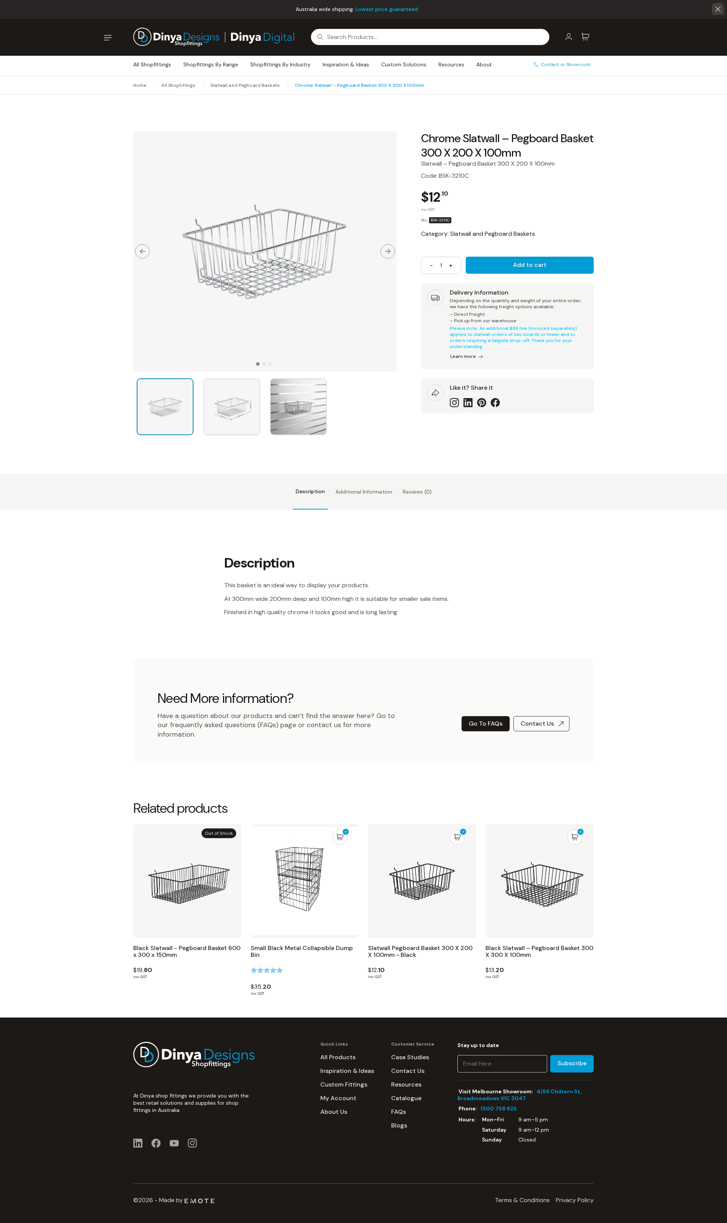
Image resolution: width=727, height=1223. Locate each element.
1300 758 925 (499, 1108)
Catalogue (406, 1098)
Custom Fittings (343, 1084)
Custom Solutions (403, 64)
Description (310, 491)
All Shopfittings (152, 64)
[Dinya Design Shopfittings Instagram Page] (192, 1143)
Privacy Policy (575, 1200)
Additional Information (363, 491)
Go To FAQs (485, 724)
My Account (338, 1098)
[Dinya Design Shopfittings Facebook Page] (156, 1143)
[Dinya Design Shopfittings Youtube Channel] (174, 1143)
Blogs (399, 1125)
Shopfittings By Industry (280, 64)
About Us (333, 1112)
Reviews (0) (417, 491)
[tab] (310, 492)
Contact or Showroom (566, 64)
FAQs (398, 1112)
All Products (338, 1057)
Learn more (463, 356)
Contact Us (537, 724)
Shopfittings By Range (210, 64)
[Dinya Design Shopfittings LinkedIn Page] (137, 1143)
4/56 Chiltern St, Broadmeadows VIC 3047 (519, 1095)
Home (139, 85)
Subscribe (572, 1063)
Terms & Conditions (522, 1200)
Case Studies (410, 1057)
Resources (451, 64)
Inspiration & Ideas (346, 64)
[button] (718, 9)
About (484, 64)
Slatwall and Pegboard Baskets (245, 85)
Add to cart (529, 265)
